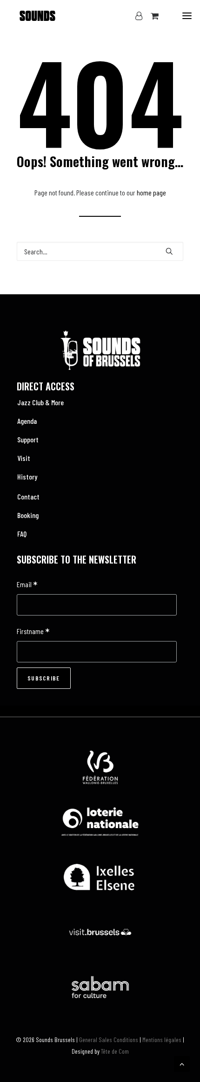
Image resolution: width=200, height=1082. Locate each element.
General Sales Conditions (108, 1039)
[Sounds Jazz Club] (37, 15)
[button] (187, 16)
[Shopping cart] (150, 16)
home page (151, 192)
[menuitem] (100, 402)
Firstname (33, 632)
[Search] (100, 251)
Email (27, 585)
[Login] (134, 16)
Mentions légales (161, 1039)
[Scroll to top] (182, 1062)
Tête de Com (115, 1051)
